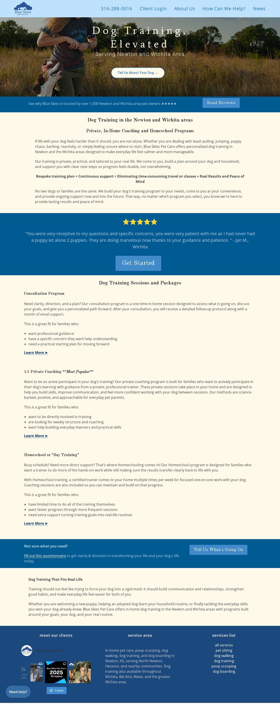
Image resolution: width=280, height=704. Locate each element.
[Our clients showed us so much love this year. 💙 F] (56, 672)
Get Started (138, 263)
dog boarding (224, 671)
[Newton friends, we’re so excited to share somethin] (32, 672)
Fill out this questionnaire (45, 555)
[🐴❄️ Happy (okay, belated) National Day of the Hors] (80, 672)
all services (224, 645)
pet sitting (224, 650)
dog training (224, 660)
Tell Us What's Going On (218, 550)
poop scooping (224, 666)
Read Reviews (221, 103)
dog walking (224, 655)
